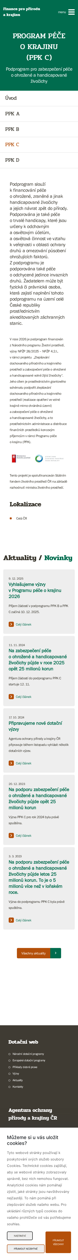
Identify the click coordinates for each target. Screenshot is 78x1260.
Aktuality (18, 1080)
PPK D (12, 160)
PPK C (12, 145)
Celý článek (23, 624)
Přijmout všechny (58, 1242)
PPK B (12, 129)
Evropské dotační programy (29, 1060)
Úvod (10, 98)
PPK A (12, 114)
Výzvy (16, 1073)
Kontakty (18, 1086)
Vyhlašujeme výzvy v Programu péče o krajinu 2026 (35, 590)
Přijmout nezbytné (26, 1248)
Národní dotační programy (28, 1054)
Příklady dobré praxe (25, 1067)
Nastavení (20, 1235)
